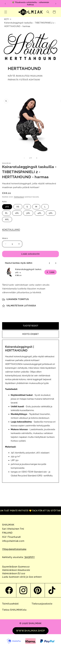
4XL (40, 213)
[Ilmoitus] (56, 4)
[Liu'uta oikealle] (37, 158)
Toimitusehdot (10, 603)
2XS (7, 207)
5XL (51, 213)
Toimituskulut (19, 197)
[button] (6, 12)
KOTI (6, 19)
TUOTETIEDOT (30, 326)
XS (17, 207)
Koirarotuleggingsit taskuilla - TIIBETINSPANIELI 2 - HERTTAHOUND (29, 269)
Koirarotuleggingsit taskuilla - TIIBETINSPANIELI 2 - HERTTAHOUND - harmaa (30, 24)
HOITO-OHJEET (30, 334)
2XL (17, 213)
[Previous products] (49, 263)
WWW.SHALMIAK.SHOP (30, 630)
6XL (7, 219)
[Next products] (56, 263)
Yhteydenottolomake (14, 549)
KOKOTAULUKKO (11, 229)
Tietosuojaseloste (42, 603)
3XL (28, 213)
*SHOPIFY (29, 557)
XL (6, 213)
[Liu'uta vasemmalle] (24, 158)
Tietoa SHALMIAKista (14, 609)
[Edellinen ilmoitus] (5, 4)
